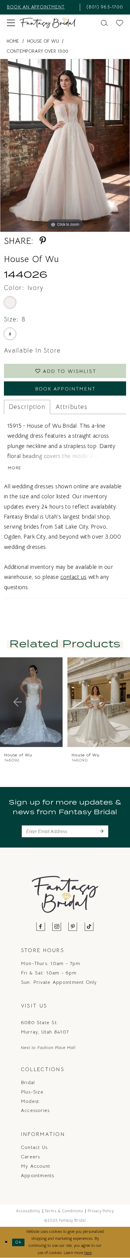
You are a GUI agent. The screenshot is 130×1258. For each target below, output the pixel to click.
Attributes (72, 407)
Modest (30, 1101)
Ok (18, 1242)
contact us (73, 576)
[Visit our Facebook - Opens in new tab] (41, 927)
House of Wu (43, 41)
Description (27, 407)
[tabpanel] (65, 145)
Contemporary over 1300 (38, 51)
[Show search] (104, 23)
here (88, 1252)
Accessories (35, 1110)
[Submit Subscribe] (101, 831)
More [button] (14, 467)
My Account (35, 1166)
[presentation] (88, 702)
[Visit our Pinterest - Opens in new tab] (73, 927)
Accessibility (28, 1211)
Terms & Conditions (64, 1211)
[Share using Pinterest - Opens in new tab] (42, 240)
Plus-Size (32, 1092)
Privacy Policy (101, 1211)
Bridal (28, 1082)
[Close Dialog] (6, 1242)
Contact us (34, 1147)
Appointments (37, 1175)
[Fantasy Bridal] (48, 23)
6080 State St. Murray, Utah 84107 (45, 1027)
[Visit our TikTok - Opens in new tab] (89, 927)
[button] (11, 23)
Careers (30, 1156)
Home (13, 41)
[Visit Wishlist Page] (119, 23)
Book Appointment (65, 389)
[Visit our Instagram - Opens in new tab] (57, 927)
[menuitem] (41, 7)
